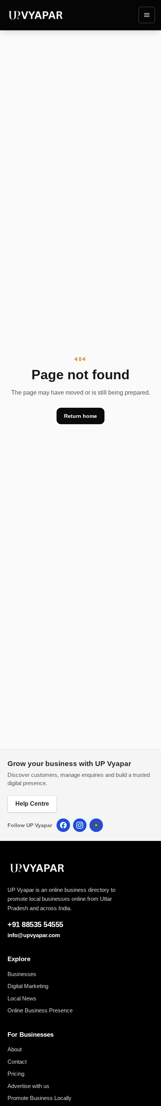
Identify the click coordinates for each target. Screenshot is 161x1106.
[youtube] (96, 825)
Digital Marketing (27, 986)
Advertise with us (28, 1086)
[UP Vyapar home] (36, 15)
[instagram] (79, 825)
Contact (17, 1061)
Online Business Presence (40, 1010)
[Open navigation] (147, 15)
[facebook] (63, 825)
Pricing (15, 1073)
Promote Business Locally (39, 1098)
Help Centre (32, 803)
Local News (21, 998)
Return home (80, 416)
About (14, 1049)
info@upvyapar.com (33, 935)
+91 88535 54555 (35, 924)
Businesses (21, 974)
